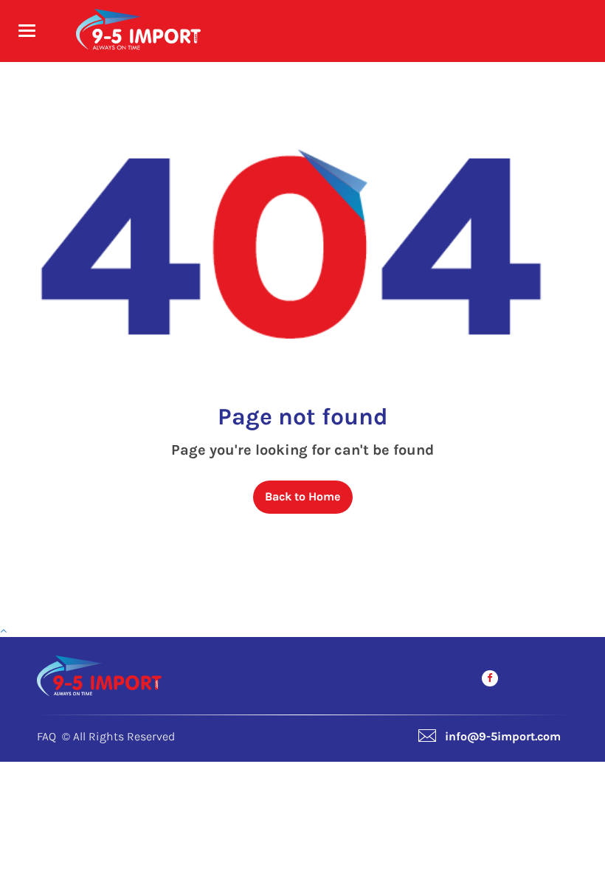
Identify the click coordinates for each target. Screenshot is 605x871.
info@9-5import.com (503, 736)
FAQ (46, 736)
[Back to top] (3, 630)
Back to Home (302, 496)
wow (20, 858)
